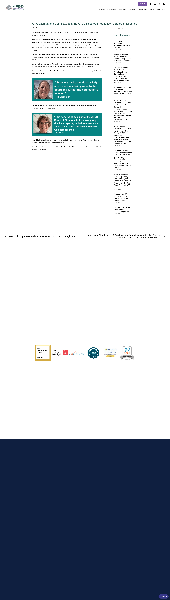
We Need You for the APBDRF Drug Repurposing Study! (122, 209)
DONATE (142, 4)
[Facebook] (150, 4)
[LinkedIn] (164, 4)
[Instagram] (159, 4)
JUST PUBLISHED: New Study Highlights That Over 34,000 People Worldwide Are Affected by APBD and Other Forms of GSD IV (122, 181)
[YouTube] (155, 4)
